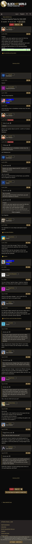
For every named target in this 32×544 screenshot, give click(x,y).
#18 (29, 409)
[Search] (30, 14)
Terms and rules (5, 533)
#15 (29, 329)
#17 (29, 384)
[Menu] (1, 14)
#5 (29, 120)
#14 (29, 308)
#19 (29, 429)
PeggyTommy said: (7, 432)
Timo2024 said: (6, 360)
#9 (29, 225)
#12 (29, 279)
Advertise (3, 527)
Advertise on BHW (16, 63)
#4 (29, 106)
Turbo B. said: (6, 123)
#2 (29, 80)
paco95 (5, 21)
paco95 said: (6, 165)
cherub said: (6, 332)
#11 (29, 267)
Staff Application (5, 525)
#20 (29, 453)
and (10, 53)
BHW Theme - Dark (7, 521)
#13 (29, 294)
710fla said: (5, 145)
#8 (29, 187)
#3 (29, 93)
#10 (29, 242)
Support (3, 531)
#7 (29, 162)
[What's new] (27, 14)
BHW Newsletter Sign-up (8, 529)
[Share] (27, 34)
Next (16, 24)
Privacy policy (4, 535)
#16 (29, 357)
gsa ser (23, 21)
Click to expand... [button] (16, 212)
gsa (20, 21)
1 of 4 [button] (11, 24)
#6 (29, 142)
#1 (29, 34)
